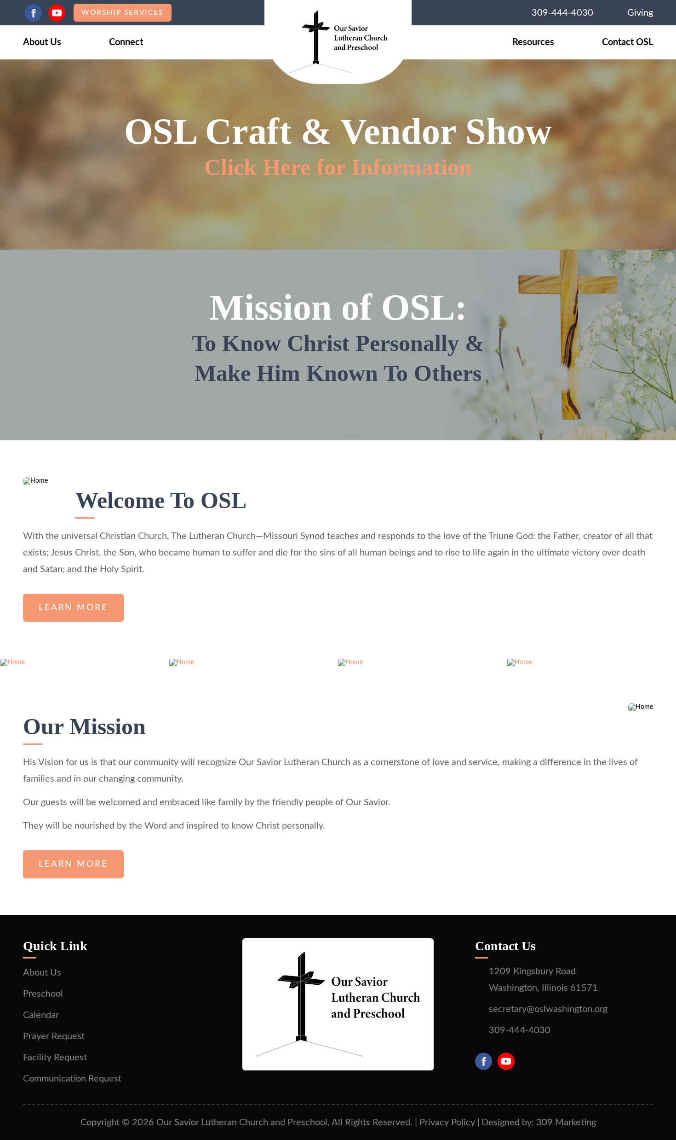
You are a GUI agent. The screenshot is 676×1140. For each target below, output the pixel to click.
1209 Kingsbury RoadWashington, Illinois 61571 (543, 980)
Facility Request (55, 1057)
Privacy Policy (447, 1122)
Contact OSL (627, 42)
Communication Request (72, 1079)
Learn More (73, 607)
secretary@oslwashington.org (548, 1009)
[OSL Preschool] (181, 662)
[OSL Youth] (350, 662)
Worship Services (122, 12)
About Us (42, 42)
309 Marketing (566, 1122)
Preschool (43, 994)
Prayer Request (54, 1036)
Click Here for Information (338, 167)
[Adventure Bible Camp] (519, 662)
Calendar (41, 1015)
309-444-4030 (562, 13)
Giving (640, 13)
